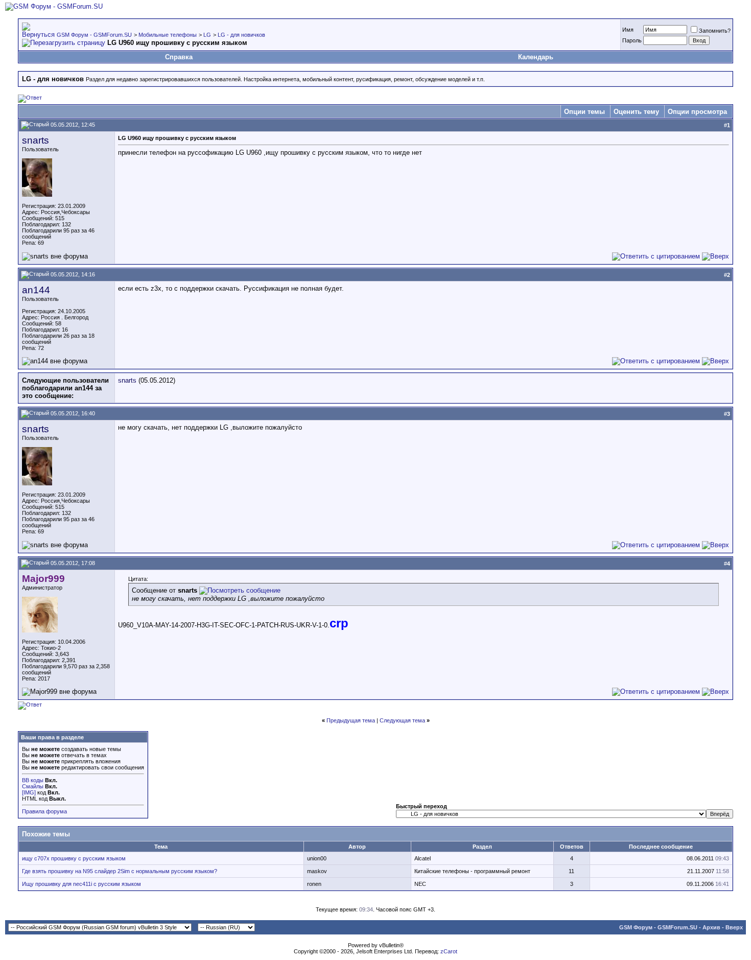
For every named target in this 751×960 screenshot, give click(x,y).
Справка (179, 57)
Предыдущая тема (350, 720)
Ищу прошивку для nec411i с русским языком (81, 884)
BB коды (32, 780)
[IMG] (29, 792)
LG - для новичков (241, 35)
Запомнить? (715, 31)
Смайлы (32, 786)
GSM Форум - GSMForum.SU (94, 35)
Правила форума (44, 811)
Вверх (734, 927)
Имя (627, 30)
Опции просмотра (697, 111)
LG (207, 35)
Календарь (535, 57)
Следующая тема (402, 720)
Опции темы (584, 111)
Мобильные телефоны (167, 35)
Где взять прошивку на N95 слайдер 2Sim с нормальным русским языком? (119, 871)
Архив (711, 927)
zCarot (448, 951)
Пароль (632, 40)
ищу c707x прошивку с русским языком (74, 858)
